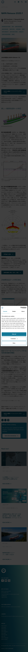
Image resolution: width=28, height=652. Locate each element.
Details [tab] (14, 311)
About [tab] (22, 311)
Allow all (14, 334)
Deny (14, 343)
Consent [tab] (5, 311)
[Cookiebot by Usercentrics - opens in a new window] (20, 308)
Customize (13, 338)
